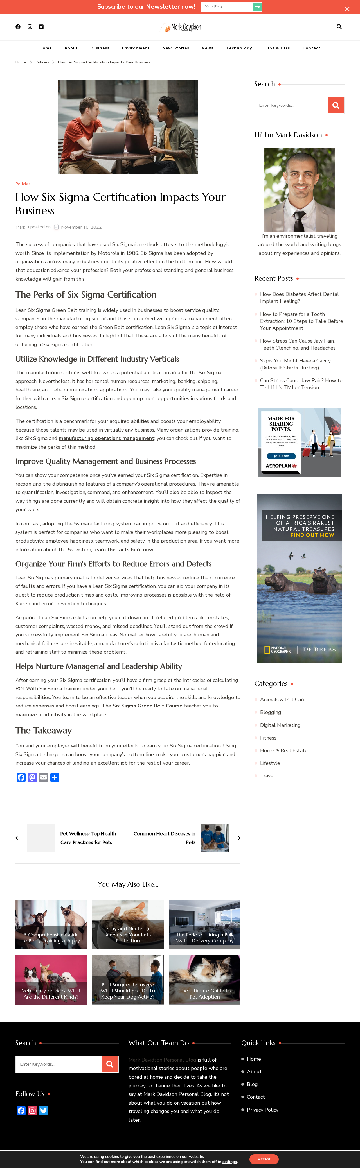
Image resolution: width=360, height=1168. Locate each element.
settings (229, 1161)
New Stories (176, 48)
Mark (20, 227)
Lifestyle (270, 763)
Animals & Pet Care (283, 699)
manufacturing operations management (106, 438)
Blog (252, 1084)
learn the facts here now (123, 549)
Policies (22, 184)
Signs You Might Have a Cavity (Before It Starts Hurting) (295, 364)
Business (100, 48)
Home (45, 48)
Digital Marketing (280, 725)
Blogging (270, 712)
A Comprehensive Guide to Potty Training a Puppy (51, 938)
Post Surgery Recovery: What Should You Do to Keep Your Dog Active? (128, 990)
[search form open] (339, 27)
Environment (136, 48)
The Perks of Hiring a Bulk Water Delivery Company (205, 938)
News (207, 48)
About (71, 48)
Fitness (268, 737)
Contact (312, 48)
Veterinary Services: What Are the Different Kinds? (51, 994)
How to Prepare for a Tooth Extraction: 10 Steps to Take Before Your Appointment (301, 321)
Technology (239, 48)
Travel (267, 775)
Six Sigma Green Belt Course (147, 705)
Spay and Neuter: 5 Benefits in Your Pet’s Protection (128, 935)
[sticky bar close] (347, 9)
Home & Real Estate (284, 750)
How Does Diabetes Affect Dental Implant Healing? (299, 298)
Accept (264, 1159)
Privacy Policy (262, 1109)
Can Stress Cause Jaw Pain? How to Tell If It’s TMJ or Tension (301, 384)
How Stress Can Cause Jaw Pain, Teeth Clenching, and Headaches (298, 344)
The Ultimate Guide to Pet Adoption (205, 994)
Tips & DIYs (277, 48)
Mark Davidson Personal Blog (162, 1059)
